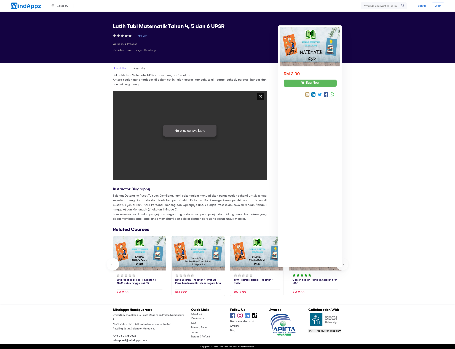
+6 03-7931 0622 (125, 335)
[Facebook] (232, 316)
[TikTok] (255, 316)
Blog (232, 330)
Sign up (421, 5)
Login (438, 5)
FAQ (193, 322)
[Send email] (307, 95)
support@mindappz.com (131, 340)
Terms (194, 332)
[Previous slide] (113, 264)
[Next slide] (342, 264)
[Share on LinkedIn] (313, 95)
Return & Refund (200, 336)
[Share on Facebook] (326, 95)
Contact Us (198, 318)
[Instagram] (240, 316)
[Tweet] (319, 95)
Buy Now (312, 83)
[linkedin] (247, 316)
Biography (139, 68)
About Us (196, 313)
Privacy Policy (199, 327)
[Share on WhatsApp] (332, 95)
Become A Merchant (242, 321)
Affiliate (235, 325)
